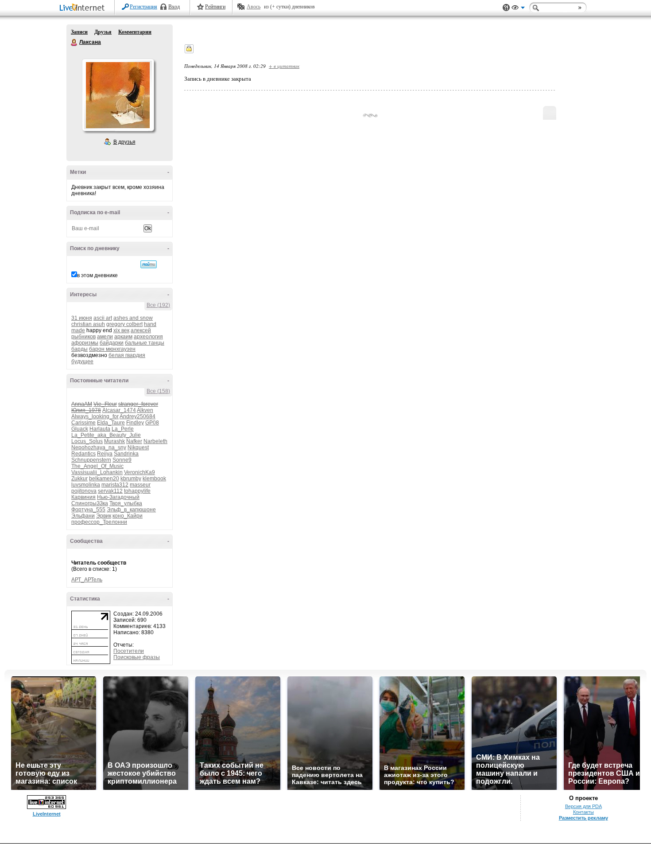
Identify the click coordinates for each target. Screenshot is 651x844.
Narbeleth (155, 441)
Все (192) (158, 305)
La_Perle (123, 429)
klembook (154, 478)
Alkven (145, 410)
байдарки (112, 343)
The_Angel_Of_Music (97, 466)
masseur (140, 485)
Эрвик (103, 516)
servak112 (110, 491)
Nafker (134, 441)
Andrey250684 (137, 416)
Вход (174, 7)
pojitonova (84, 491)
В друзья (124, 142)
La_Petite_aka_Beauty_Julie (106, 435)
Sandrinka (126, 454)
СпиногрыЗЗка (89, 503)
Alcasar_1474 (119, 410)
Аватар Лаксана (118, 95)
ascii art (102, 318)
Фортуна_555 (88, 509)
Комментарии (134, 32)
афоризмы (84, 343)
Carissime (83, 423)
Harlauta (99, 429)
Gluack (79, 429)
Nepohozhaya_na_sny (98, 447)
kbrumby (130, 478)
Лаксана (74, 42)
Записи (79, 32)
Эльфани (83, 516)
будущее (82, 361)
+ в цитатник (284, 66)
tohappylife (137, 491)
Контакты (583, 812)
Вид (518, 8)
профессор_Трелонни (99, 522)
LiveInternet (84, 8)
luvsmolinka (85, 485)
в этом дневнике (97, 275)
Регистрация (143, 7)
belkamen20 (104, 478)
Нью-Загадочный (118, 497)
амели (105, 337)
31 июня (81, 318)
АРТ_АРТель (86, 580)
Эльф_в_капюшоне (131, 509)
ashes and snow (133, 318)
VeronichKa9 (139, 472)
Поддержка (506, 8)
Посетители (128, 651)
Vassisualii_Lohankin (97, 472)
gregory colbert (124, 324)
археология (148, 337)
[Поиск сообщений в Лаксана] (148, 264)
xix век (121, 330)
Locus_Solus (87, 441)
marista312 (114, 485)
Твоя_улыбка (125, 503)
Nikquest (138, 447)
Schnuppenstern (91, 460)
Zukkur (79, 478)
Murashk (114, 441)
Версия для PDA (583, 806)
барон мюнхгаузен (112, 349)
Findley (135, 423)
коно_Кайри (127, 516)
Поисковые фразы (136, 657)
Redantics (83, 454)
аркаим (123, 337)
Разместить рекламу (583, 817)
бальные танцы (144, 343)
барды (79, 349)
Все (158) (158, 391)
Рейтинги (215, 7)
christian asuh (88, 324)
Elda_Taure (111, 423)
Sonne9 (122, 460)
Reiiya (104, 454)
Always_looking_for (95, 416)
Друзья (103, 32)
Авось (253, 7)
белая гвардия (126, 355)
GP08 (152, 423)
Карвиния (83, 497)
